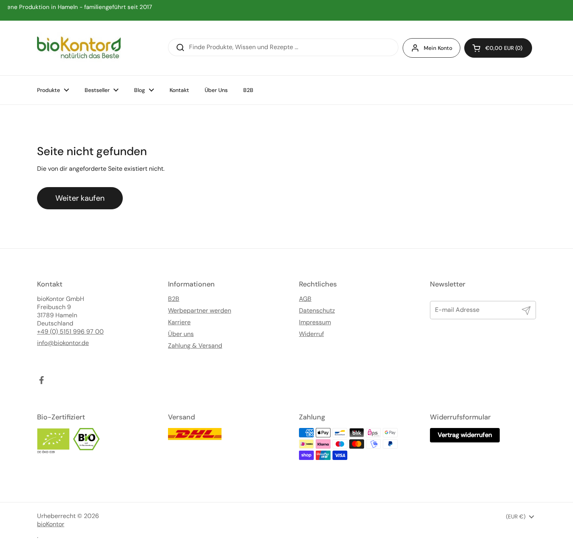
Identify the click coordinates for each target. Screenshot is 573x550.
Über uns (181, 334)
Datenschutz (317, 311)
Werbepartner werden (199, 311)
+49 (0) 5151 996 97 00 (70, 332)
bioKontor (50, 524)
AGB (305, 299)
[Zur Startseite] (79, 48)
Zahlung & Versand (195, 346)
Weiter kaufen (79, 198)
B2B (173, 299)
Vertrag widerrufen (465, 435)
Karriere (179, 322)
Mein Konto (438, 47)
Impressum (315, 322)
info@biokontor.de (63, 343)
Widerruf (311, 334)
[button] (498, 48)
